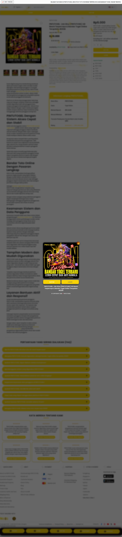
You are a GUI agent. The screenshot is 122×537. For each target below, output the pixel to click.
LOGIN (70, 282)
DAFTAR (51, 282)
